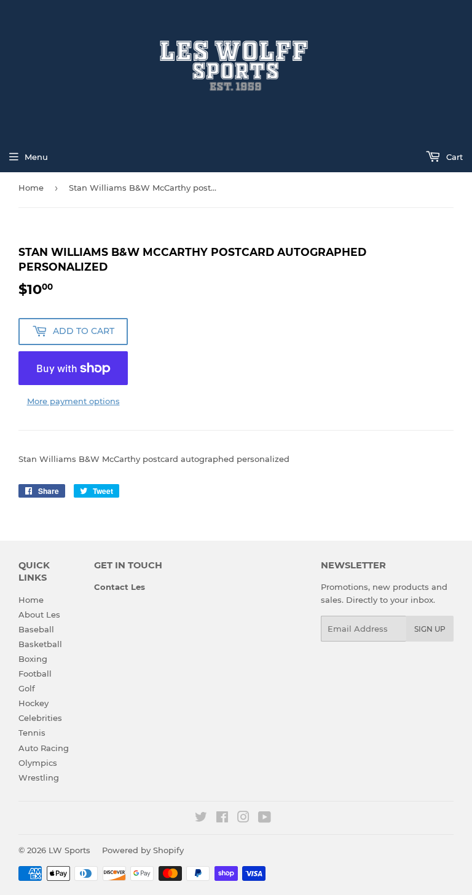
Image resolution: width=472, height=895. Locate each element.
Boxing (32, 659)
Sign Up (430, 629)
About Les (39, 614)
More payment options (73, 401)
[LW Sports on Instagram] (243, 819)
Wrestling (38, 777)
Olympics (37, 763)
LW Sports (69, 850)
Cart (453, 157)
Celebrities (40, 718)
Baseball (36, 629)
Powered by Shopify (143, 850)
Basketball (40, 644)
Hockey (33, 703)
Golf (26, 688)
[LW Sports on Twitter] (201, 819)
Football (35, 673)
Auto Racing (43, 748)
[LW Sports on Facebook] (222, 819)
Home (31, 188)
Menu (36, 157)
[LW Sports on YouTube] (264, 819)
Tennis (31, 733)
